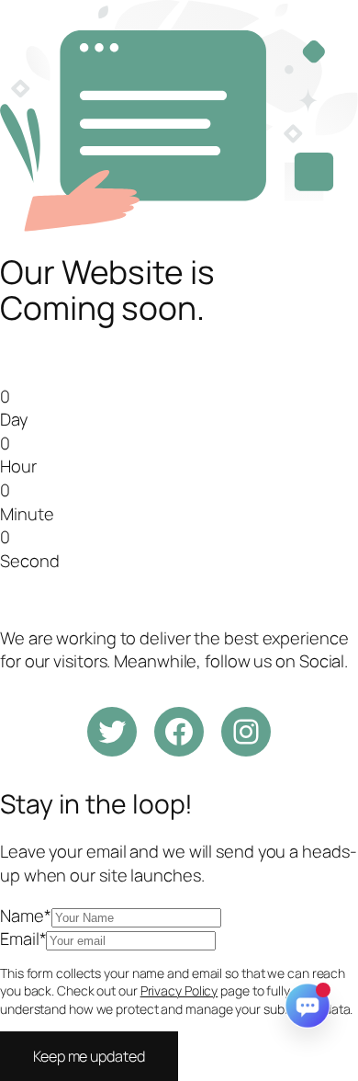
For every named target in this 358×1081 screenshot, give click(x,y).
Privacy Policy (179, 990)
